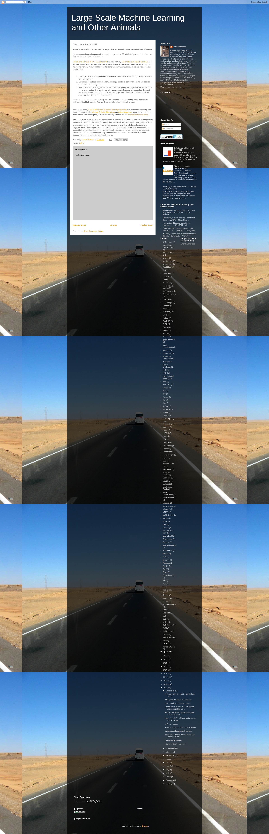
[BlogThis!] (118, 139)
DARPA (166, 299)
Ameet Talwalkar (141, 62)
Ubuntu (165, 644)
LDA (164, 439)
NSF (164, 525)
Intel (164, 381)
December (170, 691)
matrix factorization (168, 493)
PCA (164, 557)
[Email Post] (110, 139)
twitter (165, 641)
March (168, 777)
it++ (164, 391)
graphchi (166, 350)
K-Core (165, 406)
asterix (165, 258)
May (168, 770)
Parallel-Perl (167, 550)
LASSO (166, 433)
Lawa (165, 436)
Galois (165, 327)
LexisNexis (167, 446)
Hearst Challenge (167, 366)
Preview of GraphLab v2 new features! (180, 727)
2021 (165, 659)
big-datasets (168, 261)
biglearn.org (167, 264)
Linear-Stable (168, 452)
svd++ (165, 622)
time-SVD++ (168, 638)
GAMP (165, 330)
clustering (167, 283)
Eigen (165, 315)
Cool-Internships (169, 294)
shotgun (166, 598)
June (168, 766)
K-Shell (166, 412)
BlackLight (167, 267)
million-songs (168, 506)
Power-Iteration (169, 575)
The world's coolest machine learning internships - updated (182, 168)
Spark (165, 610)
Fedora (165, 318)
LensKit (166, 442)
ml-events (167, 509)
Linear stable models (173, 740)
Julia (164, 403)
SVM (165, 628)
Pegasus (166, 563)
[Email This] (115, 139)
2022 (165, 656)
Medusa (166, 503)
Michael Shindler (98, 112)
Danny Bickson (179, 47)
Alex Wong (110, 112)
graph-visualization (168, 346)
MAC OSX (167, 469)
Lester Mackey (128, 62)
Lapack (166, 430)
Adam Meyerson (125, 112)
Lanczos (166, 427)
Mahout (166, 484)
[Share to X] (121, 139)
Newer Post (79, 225)
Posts (166, 125)
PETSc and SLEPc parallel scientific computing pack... (180, 713)
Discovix (166, 306)
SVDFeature (168, 625)
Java (165, 400)
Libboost (166, 449)
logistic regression (167, 462)
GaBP (165, 324)
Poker (165, 572)
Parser (165, 554)
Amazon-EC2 (168, 253)
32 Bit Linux (167, 242)
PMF (165, 569)
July (168, 762)
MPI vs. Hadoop (171, 724)
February (169, 780)
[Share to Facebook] (123, 139)
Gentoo (166, 333)
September (170, 755)
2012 (165, 684)
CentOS (166, 276)
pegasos (166, 560)
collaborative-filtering (168, 287)
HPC (164, 370)
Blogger (145, 826)
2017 (165, 666)
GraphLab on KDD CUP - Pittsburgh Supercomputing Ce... (179, 708)
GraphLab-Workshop (167, 357)
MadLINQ (166, 481)
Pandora (166, 542)
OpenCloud (167, 536)
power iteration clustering (138, 115)
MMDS (165, 512)
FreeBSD (166, 321)
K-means (166, 409)
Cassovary (167, 273)
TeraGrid (166, 634)
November (170, 748)
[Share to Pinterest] (126, 139)
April (168, 773)
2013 (165, 681)
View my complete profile (170, 87)
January (169, 784)
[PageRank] (79, 812)
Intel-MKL (167, 385)
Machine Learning (166, 473)
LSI (164, 466)
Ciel (164, 280)
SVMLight (167, 631)
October (169, 752)
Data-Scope (167, 302)
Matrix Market (168, 498)
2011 (165, 688)
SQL (164, 616)
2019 (165, 663)
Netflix (165, 518)
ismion (165, 388)
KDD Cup (166, 419)
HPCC (165, 373)
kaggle (165, 415)
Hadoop (166, 362)
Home (113, 225)
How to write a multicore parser (177, 703)
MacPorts (167, 478)
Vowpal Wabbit (169, 647)
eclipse (165, 309)
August (169, 759)
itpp (164, 394)
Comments (168, 129)
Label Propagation (167, 423)
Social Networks (169, 604)
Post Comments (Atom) (93, 231)
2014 (165, 677)
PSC (164, 581)
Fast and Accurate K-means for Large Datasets (107, 110)
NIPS (81, 143)
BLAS (165, 270)
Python (165, 584)
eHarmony (167, 312)
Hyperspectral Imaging (168, 377)
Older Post (147, 225)
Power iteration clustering (175, 744)
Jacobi (165, 397)
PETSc (166, 566)
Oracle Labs (167, 539)
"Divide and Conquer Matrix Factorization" (90, 62)
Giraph (165, 337)
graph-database (169, 340)
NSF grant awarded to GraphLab (178, 700)
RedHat (166, 595)
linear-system (168, 455)
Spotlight (166, 613)
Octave (166, 528)
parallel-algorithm (169, 545)
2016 (165, 670)
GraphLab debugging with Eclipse (178, 731)
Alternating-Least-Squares (168, 246)
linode (165, 458)
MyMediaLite (168, 515)
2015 (165, 674)
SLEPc (165, 601)
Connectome (168, 291)
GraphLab (167, 353)
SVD (164, 619)
